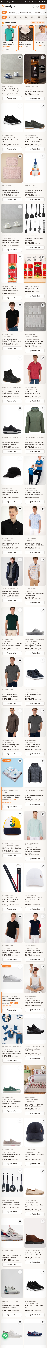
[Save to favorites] (20, 57)
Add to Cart (13, 98)
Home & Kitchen (25, 12)
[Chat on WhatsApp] (5, 1336)
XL (26, 17)
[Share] (33, 7)
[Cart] (42, 7)
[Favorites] (38, 6)
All (4, 12)
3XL (39, 17)
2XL (32, 17)
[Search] (15, 7)
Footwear (12, 12)
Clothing (38, 12)
